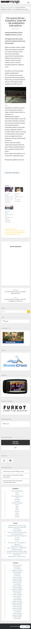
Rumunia (17, 511)
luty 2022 (16, 575)
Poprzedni (8, 173)
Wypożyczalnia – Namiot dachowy (17, 556)
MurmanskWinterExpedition (18, 232)
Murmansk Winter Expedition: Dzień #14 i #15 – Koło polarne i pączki (9, 196)
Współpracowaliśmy (17, 549)
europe (10, 230)
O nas (17, 541)
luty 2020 (16, 598)
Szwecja (17, 515)
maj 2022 (16, 573)
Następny (16, 173)
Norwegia (17, 501)
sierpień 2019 (16, 604)
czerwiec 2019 (16, 606)
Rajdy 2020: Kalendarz (17, 546)
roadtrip (7, 234)
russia (14, 234)
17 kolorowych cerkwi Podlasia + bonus (13, 471)
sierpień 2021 (16, 579)
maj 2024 (16, 567)
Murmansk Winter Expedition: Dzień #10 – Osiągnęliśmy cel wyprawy (15, 299)
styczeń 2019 (16, 613)
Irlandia (17, 497)
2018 (6, 230)
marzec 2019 (16, 610)
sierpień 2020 (16, 591)
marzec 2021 (16, 582)
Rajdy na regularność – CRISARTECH (17, 547)
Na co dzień (17, 499)
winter (18, 234)
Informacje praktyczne (17, 496)
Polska (17, 504)
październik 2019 (16, 603)
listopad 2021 (16, 577)
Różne (17, 509)
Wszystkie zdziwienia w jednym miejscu (17, 551)
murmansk (7, 232)
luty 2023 (16, 568)
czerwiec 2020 (16, 594)
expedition (15, 230)
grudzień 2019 (16, 601)
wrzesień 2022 (16, 572)
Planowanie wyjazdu (17, 503)
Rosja (15, 229)
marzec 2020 (16, 596)
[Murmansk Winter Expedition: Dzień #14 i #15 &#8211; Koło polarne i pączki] (9, 189)
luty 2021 (16, 584)
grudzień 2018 (16, 615)
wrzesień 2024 (16, 565)
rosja (11, 234)
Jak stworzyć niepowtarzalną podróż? (17, 532)
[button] (25, 626)
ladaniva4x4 (21, 230)
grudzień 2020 (16, 586)
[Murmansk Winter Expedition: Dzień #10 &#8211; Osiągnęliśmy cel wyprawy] (9, 207)
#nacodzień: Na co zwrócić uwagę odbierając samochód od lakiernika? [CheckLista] (17, 527)
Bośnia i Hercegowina (17, 491)
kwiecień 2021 (16, 580)
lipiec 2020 (16, 592)
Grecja (17, 494)
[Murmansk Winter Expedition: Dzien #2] (19, 189)
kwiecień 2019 (16, 608)
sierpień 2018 (16, 616)
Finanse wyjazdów (17, 530)
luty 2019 (16, 611)
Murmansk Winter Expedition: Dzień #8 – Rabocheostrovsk (15, 291)
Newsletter (17, 539)
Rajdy (17, 506)
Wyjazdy (7, 229)
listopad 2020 (16, 587)
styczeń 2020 (16, 599)
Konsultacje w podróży (17, 534)
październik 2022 (16, 570)
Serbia (17, 513)
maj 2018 (16, 618)
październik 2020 (16, 589)
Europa (11, 229)
